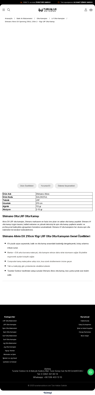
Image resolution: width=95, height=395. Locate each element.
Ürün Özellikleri (27, 186)
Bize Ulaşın (85, 336)
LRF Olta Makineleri (10, 321)
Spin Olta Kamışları (9, 332)
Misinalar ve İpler (10, 354)
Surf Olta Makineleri (10, 336)
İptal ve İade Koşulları (85, 328)
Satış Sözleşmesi (85, 324)
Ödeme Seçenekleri (66, 186)
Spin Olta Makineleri (9, 328)
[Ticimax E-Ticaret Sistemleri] (47, 393)
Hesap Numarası (85, 332)
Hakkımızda (85, 321)
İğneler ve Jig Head (10, 358)
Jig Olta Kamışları (10, 347)
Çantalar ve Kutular (9, 362)
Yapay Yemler (10, 351)
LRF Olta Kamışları (9, 324)
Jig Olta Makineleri (9, 343)
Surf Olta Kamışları (9, 339)
